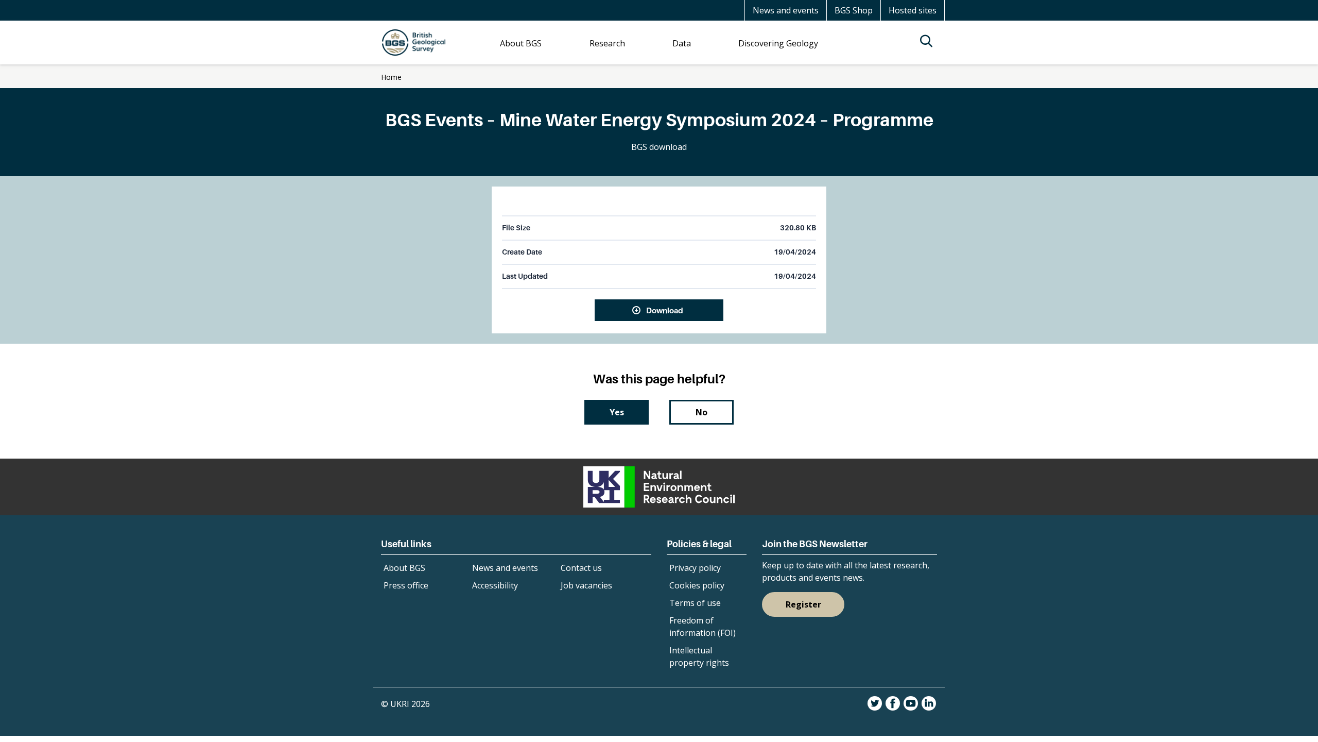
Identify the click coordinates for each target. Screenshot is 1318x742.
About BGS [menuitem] (521, 43)
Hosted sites (913, 10)
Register (803, 604)
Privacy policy (695, 568)
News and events (786, 10)
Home (391, 77)
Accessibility (495, 585)
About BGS (404, 568)
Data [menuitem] (681, 43)
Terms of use (695, 603)
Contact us (581, 568)
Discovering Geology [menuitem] (778, 43)
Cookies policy (696, 585)
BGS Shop (854, 10)
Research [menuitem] (607, 43)
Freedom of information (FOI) (702, 626)
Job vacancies (586, 585)
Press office (406, 585)
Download (664, 310)
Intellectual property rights (699, 656)
